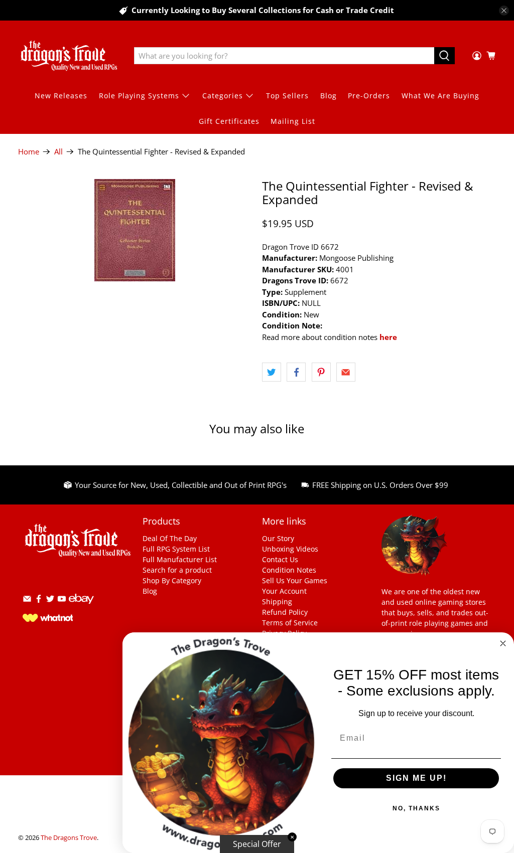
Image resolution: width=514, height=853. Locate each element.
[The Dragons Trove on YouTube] (61, 600)
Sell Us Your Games (294, 580)
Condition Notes (289, 570)
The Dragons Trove (69, 837)
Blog (328, 95)
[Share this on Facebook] (296, 372)
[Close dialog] (503, 643)
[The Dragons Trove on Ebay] (81, 608)
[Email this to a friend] (345, 372)
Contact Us (280, 559)
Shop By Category (172, 580)
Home (28, 151)
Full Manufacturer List (180, 559)
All (58, 151)
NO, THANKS (416, 808)
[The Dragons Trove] (69, 55)
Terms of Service (290, 622)
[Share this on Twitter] (271, 372)
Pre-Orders (369, 95)
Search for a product (177, 570)
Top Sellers (287, 95)
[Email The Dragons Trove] (27, 600)
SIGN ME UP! (416, 778)
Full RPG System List (176, 549)
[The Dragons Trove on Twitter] (50, 600)
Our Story (278, 538)
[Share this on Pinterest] (321, 372)
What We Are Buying (440, 95)
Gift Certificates (229, 121)
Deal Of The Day (170, 538)
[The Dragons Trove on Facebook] (38, 600)
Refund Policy (285, 612)
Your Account (284, 591)
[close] (504, 11)
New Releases (61, 95)
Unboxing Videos (290, 549)
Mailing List (293, 121)
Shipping (277, 601)
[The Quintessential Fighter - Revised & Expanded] (135, 230)
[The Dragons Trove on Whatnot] (48, 619)
